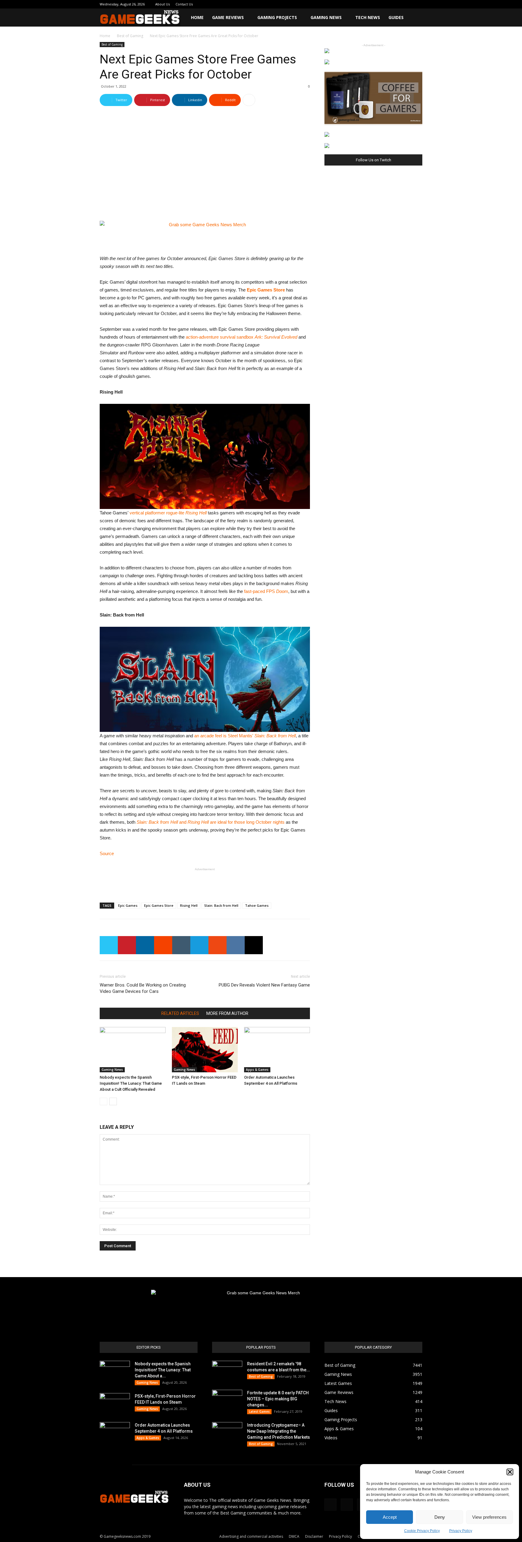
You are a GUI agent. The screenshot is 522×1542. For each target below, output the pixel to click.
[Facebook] (367, 4)
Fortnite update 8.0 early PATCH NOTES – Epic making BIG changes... (278, 1398)
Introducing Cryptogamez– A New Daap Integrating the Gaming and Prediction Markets (278, 1431)
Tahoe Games (257, 905)
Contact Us (184, 4)
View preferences (489, 1517)
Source (107, 853)
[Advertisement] (205, 882)
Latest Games (259, 1411)
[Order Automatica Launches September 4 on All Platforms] (277, 1049)
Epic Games (127, 905)
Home (197, 17)
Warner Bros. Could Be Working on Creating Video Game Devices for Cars (143, 988)
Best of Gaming (130, 35)
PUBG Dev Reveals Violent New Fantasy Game (264, 985)
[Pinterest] (387, 4)
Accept (390, 1517)
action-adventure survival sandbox (241, 337)
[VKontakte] (407, 4)
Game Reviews (228, 17)
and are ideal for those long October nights (211, 822)
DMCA (294, 1536)
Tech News (367, 17)
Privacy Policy (460, 1531)
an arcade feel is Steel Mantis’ (245, 735)
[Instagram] (377, 4)
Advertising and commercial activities (251, 1536)
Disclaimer (314, 1536)
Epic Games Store (266, 289)
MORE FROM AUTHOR (227, 1013)
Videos (330, 1438)
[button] (510, 1472)
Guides (396, 17)
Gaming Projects (277, 17)
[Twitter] (397, 4)
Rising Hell (189, 905)
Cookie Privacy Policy (422, 1531)
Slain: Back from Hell (221, 905)
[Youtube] (417, 4)
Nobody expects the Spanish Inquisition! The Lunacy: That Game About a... (163, 1369)
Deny (439, 1517)
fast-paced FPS (266, 591)
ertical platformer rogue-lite (169, 512)
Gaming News (326, 17)
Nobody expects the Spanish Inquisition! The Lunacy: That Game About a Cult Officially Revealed (131, 1083)
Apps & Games (257, 1069)
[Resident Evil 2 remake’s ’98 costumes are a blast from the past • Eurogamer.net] (227, 1371)
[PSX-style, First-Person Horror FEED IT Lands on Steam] (205, 1049)
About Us (162, 4)
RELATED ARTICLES (180, 1013)
